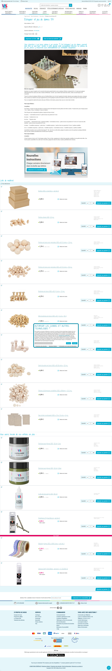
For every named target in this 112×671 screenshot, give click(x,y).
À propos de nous (18, 615)
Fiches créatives (70, 8)
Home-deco (42, 16)
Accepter (75, 343)
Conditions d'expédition (62, 618)
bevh (62, 638)
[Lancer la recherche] (70, 5)
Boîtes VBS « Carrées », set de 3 (48, 191)
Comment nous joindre (83, 623)
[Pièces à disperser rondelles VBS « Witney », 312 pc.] (19, 395)
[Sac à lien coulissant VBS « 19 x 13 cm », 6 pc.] (19, 419)
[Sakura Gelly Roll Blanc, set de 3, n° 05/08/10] (19, 573)
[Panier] (108, 5)
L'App (58, 629)
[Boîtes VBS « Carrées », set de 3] (19, 197)
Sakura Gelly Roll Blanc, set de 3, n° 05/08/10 (53, 569)
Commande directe (61, 615)
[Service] (99, 5)
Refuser (68, 343)
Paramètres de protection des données (65, 623)
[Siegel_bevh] (57, 640)
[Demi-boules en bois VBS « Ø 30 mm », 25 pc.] (19, 370)
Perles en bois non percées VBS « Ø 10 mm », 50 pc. (55, 267)
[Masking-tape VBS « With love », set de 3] (19, 549)
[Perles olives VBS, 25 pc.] (19, 222)
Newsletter (37, 620)
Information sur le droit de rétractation (68, 346)
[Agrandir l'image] (85, 52)
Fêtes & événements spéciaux (55, 8)
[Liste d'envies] (102, 5)
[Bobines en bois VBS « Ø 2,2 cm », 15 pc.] (19, 296)
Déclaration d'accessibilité (62, 627)
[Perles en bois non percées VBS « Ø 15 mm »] (19, 246)
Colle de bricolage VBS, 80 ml (47, 494)
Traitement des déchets (19, 620)
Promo (85, 8)
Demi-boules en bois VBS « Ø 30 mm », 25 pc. (53, 365)
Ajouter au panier (102, 203)
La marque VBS (17, 618)
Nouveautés (28, 8)
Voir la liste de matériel (51, 39)
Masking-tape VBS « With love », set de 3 (51, 544)
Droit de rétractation (61, 622)
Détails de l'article (63, 199)
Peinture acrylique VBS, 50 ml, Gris (49, 443)
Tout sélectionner (6, 183)
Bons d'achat (38, 616)
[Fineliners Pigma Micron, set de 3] (19, 522)
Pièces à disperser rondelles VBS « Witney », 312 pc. (55, 391)
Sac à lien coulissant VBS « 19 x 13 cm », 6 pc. (53, 415)
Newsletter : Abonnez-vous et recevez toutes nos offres (35, 598)
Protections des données (41, 346)
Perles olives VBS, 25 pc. (46, 217)
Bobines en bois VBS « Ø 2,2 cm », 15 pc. (51, 291)
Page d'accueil (27, 16)
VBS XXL (36, 8)
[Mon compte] (105, 5)
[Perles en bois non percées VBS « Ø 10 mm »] (19, 271)
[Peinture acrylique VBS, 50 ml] (19, 448)
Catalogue (37, 615)
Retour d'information (82, 627)
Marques (78, 8)
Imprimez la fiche (31, 39)
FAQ (36, 623)
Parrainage (37, 618)
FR (110, 1)
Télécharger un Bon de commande (64, 620)
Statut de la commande (83, 625)
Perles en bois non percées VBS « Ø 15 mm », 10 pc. (55, 242)
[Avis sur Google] (38, 639)
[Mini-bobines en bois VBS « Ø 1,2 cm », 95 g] (19, 321)
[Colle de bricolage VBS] (19, 498)
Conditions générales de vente (63, 616)
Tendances (43, 8)
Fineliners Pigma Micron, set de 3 (49, 518)
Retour (58, 625)
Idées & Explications (34, 16)
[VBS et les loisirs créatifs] (4, 6)
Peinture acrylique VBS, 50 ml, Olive (49, 468)
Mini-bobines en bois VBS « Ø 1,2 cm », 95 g (52, 316)
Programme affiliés (18, 616)
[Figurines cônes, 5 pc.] (19, 345)
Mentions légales (53, 346)
